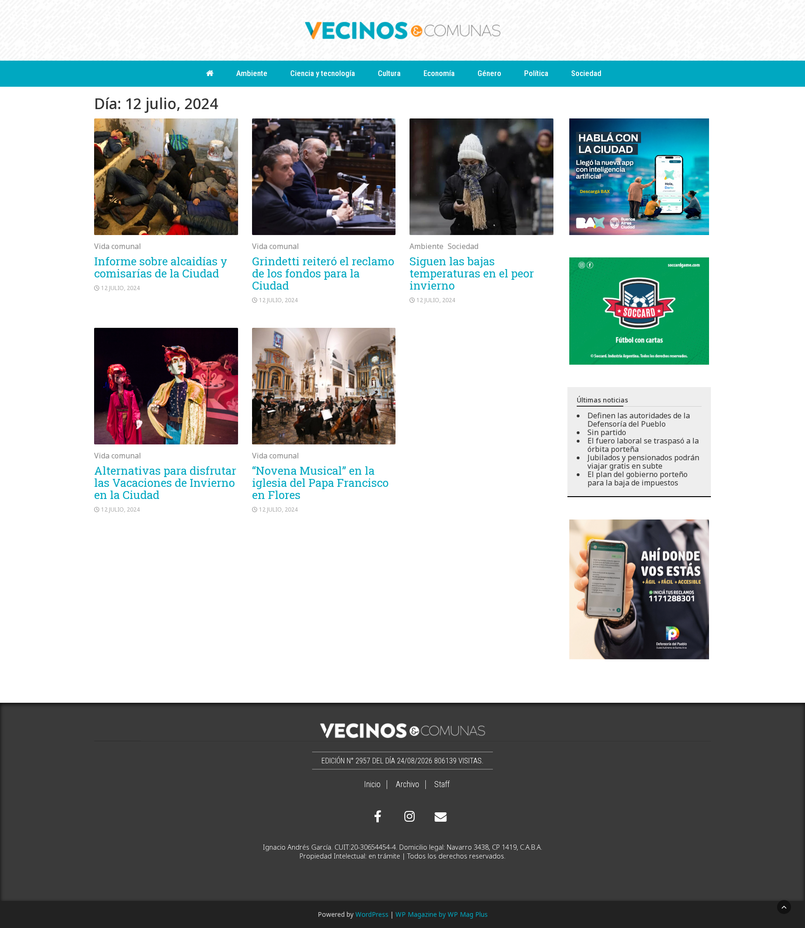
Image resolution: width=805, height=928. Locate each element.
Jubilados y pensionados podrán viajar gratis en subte (643, 461)
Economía (439, 73)
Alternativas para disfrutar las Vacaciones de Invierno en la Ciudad (165, 482)
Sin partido (606, 432)
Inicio (372, 784)
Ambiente (251, 73)
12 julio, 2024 (120, 288)
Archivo (407, 784)
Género (489, 73)
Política (536, 73)
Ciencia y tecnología (322, 73)
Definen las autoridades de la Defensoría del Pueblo (638, 419)
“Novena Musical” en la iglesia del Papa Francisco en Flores (320, 482)
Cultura (389, 73)
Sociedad (586, 73)
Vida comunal (117, 246)
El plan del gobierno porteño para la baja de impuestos (637, 478)
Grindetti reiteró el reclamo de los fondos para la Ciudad (323, 273)
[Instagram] (408, 816)
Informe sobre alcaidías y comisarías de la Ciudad (160, 267)
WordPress (372, 914)
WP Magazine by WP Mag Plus (442, 914)
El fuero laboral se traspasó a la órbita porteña (643, 445)
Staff (442, 784)
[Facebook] (378, 816)
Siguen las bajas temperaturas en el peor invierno (471, 273)
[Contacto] (438, 817)
